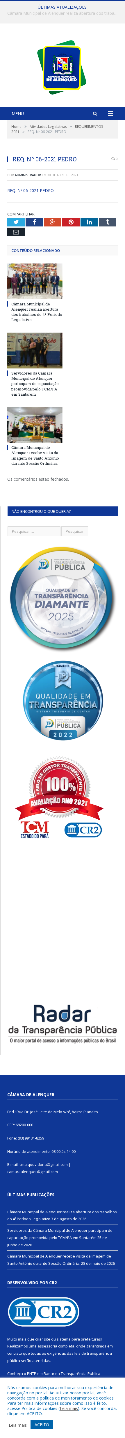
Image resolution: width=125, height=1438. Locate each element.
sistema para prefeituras (79, 1339)
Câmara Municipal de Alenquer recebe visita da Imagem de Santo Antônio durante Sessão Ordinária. (35, 455)
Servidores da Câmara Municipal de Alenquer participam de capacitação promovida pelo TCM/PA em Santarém (64, 13)
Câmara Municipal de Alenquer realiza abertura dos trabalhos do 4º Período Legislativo (36, 311)
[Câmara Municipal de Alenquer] (62, 66)
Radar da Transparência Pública (72, 1373)
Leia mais (69, 1408)
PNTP (31, 1373)
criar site (42, 1339)
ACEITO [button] (42, 1424)
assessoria (47, 1346)
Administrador (28, 175)
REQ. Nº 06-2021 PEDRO (30, 190)
